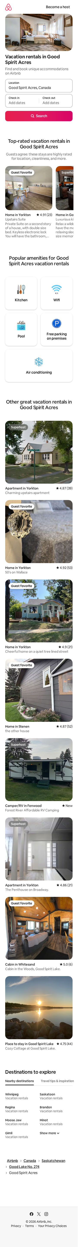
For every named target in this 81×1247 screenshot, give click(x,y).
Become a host (58, 7)
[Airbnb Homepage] (8, 7)
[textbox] (22, 102)
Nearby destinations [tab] (19, 1081)
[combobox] (39, 87)
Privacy (16, 1226)
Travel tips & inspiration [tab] (57, 1081)
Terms (29, 1226)
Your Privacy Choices (52, 1226)
